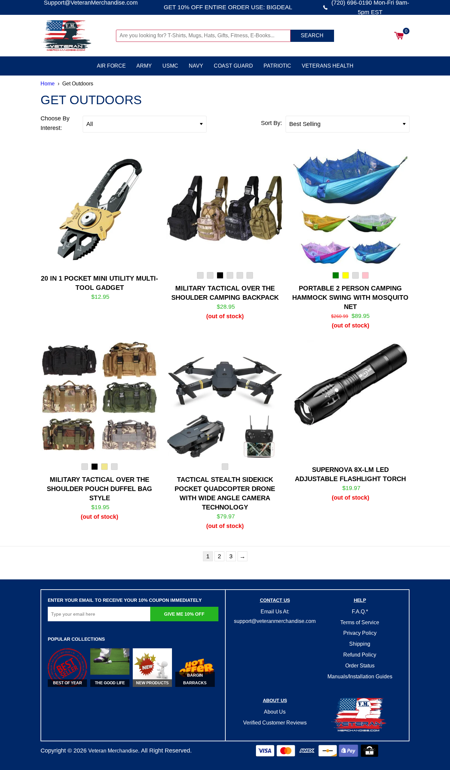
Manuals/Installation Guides (359, 676)
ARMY (144, 66)
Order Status (360, 665)
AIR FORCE (111, 66)
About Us (275, 712)
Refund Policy (359, 655)
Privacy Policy (360, 633)
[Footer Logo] (359, 715)
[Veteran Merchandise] (77, 35)
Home (48, 83)
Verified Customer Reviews (275, 722)
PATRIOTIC (277, 66)
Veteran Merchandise (113, 751)
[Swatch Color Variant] (200, 276)
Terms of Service (359, 622)
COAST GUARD (233, 66)
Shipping (359, 644)
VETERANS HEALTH (327, 66)
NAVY (196, 66)
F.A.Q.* (360, 611)
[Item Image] (99, 208)
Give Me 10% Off (184, 614)
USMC (170, 66)
